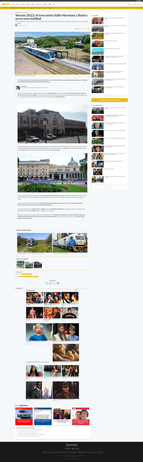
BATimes (100, 452)
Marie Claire (60, 452)
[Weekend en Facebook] (67, 449)
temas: (17, 276)
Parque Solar (50, 7)
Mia (91, 452)
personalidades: (18, 274)
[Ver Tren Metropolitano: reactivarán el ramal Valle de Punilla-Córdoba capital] (34, 233)
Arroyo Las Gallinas (31, 7)
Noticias (54, 452)
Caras (50, 452)
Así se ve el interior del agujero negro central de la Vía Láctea (27, 432)
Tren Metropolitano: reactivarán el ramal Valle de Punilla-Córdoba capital (31, 253)
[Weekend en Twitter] (70, 449)
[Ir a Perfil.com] (138, 0)
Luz (88, 452)
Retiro (31, 276)
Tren (20, 276)
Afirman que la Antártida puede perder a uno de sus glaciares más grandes (30, 429)
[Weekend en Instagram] (64, 449)
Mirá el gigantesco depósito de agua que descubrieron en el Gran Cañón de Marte (31, 434)
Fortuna (65, 452)
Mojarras (44, 7)
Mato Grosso (39, 7)
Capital (28, 276)
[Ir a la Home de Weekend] (71, 444)
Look (85, 452)
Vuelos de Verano (23, 7)
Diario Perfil (45, 452)
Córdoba (71, 146)
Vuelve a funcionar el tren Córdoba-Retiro (61, 253)
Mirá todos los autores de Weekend (110, 100)
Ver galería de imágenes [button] (21, 25)
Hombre (69, 452)
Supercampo (80, 452)
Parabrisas (75, 452)
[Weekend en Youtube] (73, 449)
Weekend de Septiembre (14, 7)
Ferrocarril (36, 276)
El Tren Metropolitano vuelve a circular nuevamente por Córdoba (34, 87)
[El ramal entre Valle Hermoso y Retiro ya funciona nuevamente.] (20, 264)
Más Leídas (95, 15)
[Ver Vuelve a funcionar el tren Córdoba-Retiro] (70, 233)
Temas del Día (5, 7)
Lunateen (95, 452)
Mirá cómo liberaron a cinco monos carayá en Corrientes (27, 431)
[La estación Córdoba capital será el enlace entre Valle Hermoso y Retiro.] (38, 264)
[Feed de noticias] (75, 449)
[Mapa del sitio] (78, 449)
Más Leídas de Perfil (97, 105)
